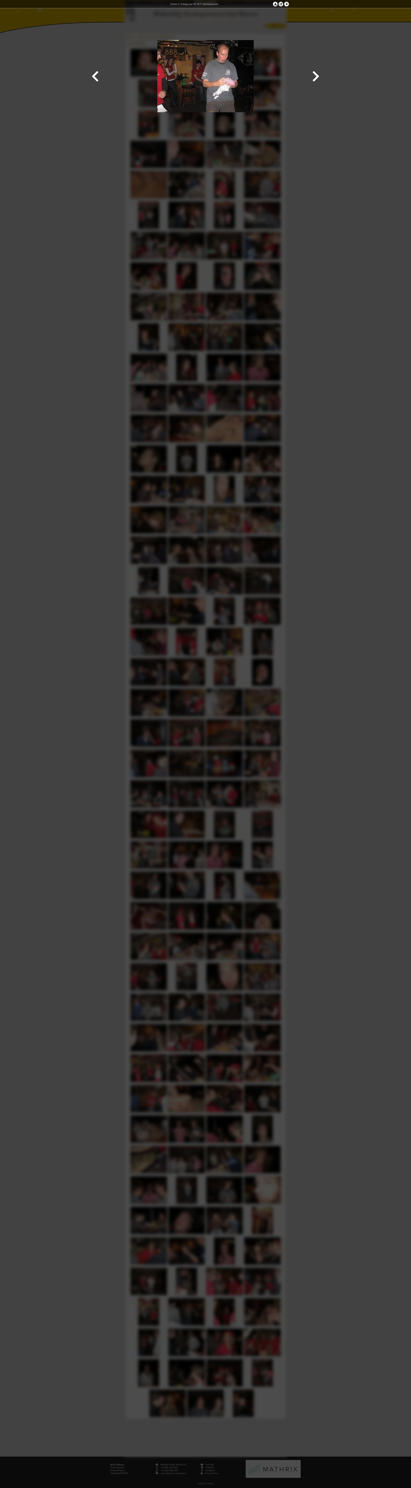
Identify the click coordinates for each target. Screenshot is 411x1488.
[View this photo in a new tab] (281, 4)
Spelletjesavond (210, 4)
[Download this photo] (275, 4)
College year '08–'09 (190, 4)
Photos (174, 4)
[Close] (286, 4)
